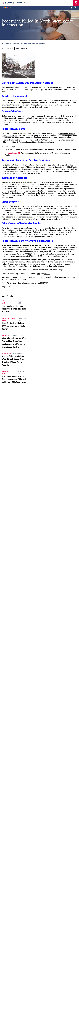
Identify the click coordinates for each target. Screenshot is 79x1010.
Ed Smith (7, 245)
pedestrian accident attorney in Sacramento (31, 245)
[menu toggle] (69, 3)
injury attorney (38, 252)
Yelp (38, 273)
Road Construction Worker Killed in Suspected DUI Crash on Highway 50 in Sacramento (14, 379)
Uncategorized (6, 353)
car (8, 260)
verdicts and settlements (48, 270)
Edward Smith (21, 49)
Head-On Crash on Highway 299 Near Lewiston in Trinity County (13, 326)
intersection (53, 182)
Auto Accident (6, 301)
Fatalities (4, 303)
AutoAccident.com (9, 277)
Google (47, 273)
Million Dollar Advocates (56, 266)
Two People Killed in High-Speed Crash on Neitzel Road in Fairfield (14, 309)
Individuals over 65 (12, 153)
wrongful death (36, 260)
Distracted (54, 234)
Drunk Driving (6, 371)
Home (7, 43)
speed (47, 228)
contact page (56, 256)
